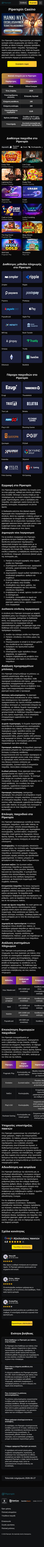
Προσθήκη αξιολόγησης (22, 1247)
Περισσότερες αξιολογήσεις (22, 1323)
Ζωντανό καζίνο (16, 147)
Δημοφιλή (5, 147)
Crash (25, 147)
